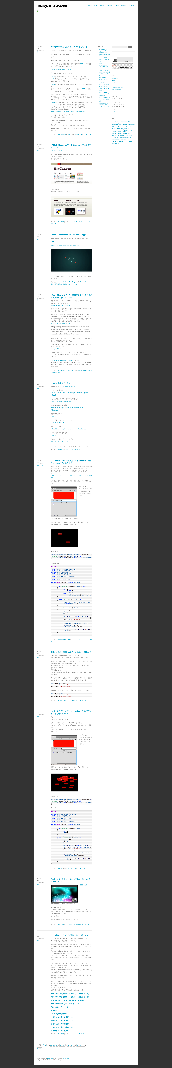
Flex (129, 128)
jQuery (80, 370)
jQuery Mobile (55, 360)
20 (54, 1045)
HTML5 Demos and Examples (61, 401)
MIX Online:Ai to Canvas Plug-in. (60, 151)
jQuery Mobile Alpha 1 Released (60, 305)
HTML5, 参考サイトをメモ (61, 383)
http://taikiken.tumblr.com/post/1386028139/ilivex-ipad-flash (68, 111)
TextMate (123, 139)
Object (76, 700)
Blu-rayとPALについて (59, 1014)
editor (124, 127)
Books (117, 5)
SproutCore (63, 360)
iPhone (64, 134)
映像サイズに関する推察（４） (62, 1027)
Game (66, 282)
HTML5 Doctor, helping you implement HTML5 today (68, 429)
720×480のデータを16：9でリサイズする (66, 1004)
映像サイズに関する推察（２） (62, 1020)
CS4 (76, 639)
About (96, 5)
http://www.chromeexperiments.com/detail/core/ (65, 245)
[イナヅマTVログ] (53, 7)
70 (83, 1045)
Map (120, 137)
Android (126, 122)
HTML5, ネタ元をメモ (70, 386)
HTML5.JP (54, 435)
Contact (123, 5)
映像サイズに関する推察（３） (62, 1024)
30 (57, 1045)
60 (80, 1045)
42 (71, 1045)
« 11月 (113, 111)
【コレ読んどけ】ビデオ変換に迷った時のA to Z (70, 935)
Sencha (69, 360)
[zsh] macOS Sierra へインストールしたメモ (104, 59)
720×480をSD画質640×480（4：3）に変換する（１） (70, 994)
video (70, 1034)
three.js (127, 139)
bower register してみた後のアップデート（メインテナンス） (104, 105)
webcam (78, 924)
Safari (113, 139)
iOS (113, 136)
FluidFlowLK (83, 885)
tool (130, 139)
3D (112, 122)
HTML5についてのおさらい (60, 441)
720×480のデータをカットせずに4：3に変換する (68, 1000)
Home (90, 5)
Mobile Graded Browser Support (60, 323)
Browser (114, 124)
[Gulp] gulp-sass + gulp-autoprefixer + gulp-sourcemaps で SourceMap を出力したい (104, 52)
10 (51, 1045)
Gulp (122, 131)
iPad (80, 134)
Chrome (87, 282)
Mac (117, 137)
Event (127, 127)
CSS (116, 127)
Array (72, 700)
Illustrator (81, 222)
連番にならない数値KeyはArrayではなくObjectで (71, 652)
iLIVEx (82, 64)
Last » (39, 1048)
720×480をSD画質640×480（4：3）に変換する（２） (70, 997)
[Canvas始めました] (122, 68)
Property (109, 5)
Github (113, 80)
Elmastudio (66, 1058)
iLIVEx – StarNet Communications (61, 69)
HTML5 (76, 222)
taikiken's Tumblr (116, 89)
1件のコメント (40, 150)
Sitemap (131, 5)
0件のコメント (40, 52)
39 (63, 1045)
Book (130, 122)
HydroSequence (117, 133)
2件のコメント (40, 716)
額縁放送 (54, 1010)
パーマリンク (87, 134)
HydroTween (127, 134)
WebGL (131, 141)
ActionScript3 (62, 639)
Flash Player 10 (122, 129)
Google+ (114, 82)
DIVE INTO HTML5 (57, 422)
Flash (60, 134)
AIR (115, 122)
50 (77, 1045)
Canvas (71, 222)
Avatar (102, 5)
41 (68, 1045)
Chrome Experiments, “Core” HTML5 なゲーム (70, 235)
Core (53, 242)
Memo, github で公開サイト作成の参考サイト (104, 99)
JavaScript (72, 282)
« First (44, 1045)
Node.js (123, 137)
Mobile (84, 370)
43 (74, 1045)
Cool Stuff (61, 222)
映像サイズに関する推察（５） (62, 1031)
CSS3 (120, 127)
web (86, 222)
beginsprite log (115, 78)
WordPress (115, 143)
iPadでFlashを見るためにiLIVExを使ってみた (69, 47)
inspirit (70, 924)
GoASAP (114, 131)
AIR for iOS (119, 122)
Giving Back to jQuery (57, 349)
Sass (116, 139)
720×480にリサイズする (59, 1007)
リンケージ (81, 639)
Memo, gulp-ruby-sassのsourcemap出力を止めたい (104, 94)
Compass (132, 124)
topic (114, 141)
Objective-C (129, 137)
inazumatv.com (116, 85)
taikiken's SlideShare (117, 87)
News (68, 134)
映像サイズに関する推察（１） (62, 1017)
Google (119, 131)
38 (60, 1045)
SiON (119, 139)
